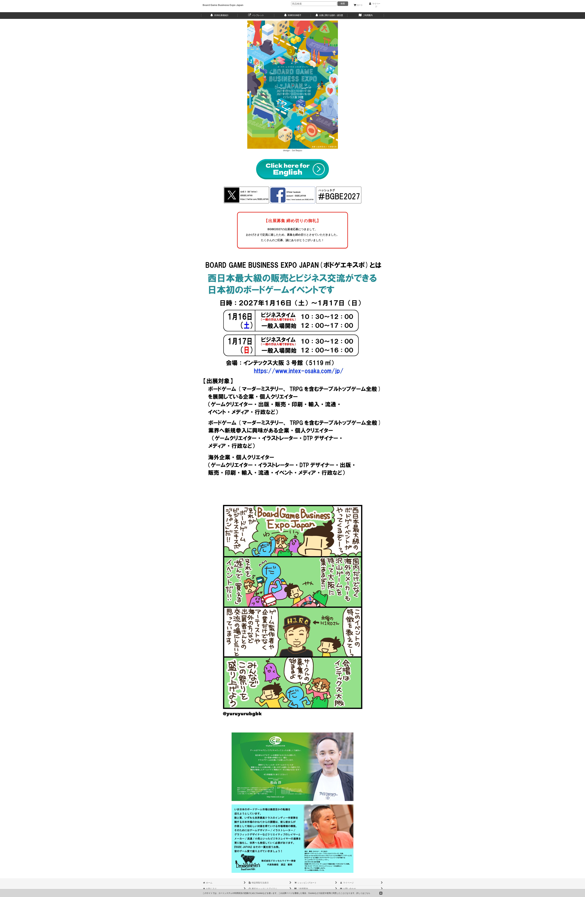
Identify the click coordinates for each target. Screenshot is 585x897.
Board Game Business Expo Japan (223, 5)
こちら (367, 893)
